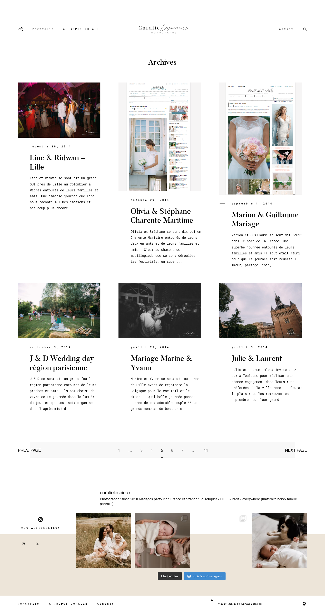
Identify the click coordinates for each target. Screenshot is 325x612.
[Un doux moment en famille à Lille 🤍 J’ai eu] (279, 540)
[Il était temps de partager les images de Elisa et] (221, 540)
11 (206, 450)
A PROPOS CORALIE (82, 29)
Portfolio (43, 29)
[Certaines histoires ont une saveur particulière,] (162, 540)
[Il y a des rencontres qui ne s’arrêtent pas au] (103, 540)
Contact (285, 29)
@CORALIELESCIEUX (40, 527)
